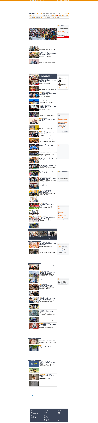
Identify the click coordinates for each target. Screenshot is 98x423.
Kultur (49, 15)
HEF (59, 15)
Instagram (59, 413)
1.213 (43, 0)
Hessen (31, 241)
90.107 (30, 0)
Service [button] (51, 13)
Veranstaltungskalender (47, 419)
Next (66, 87)
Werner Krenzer (63, 84)
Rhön (68, 15)
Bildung (45, 15)
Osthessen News (33, 416)
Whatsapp (59, 412)
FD (56, 15)
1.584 (40, 0)
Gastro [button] (57, 13)
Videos (31, 229)
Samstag (59, 246)
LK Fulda (43, 17)
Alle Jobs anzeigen (65, 131)
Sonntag (63, 246)
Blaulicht (34, 15)
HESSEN (53, 15)
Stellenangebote (46, 417)
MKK (62, 15)
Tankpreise (53, 17)
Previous (60, 87)
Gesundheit (42, 15)
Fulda (58, 417)
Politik (39, 15)
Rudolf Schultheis (64, 77)
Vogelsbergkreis (33, 338)
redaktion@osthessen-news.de (62, 283)
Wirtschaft (37, 15)
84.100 (33, 0)
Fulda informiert (48, 17)
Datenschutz (67, 0)
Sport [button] (44, 13)
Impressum (64, 0)
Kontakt (58, 0)
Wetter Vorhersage (46, 420)
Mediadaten (61, 0)
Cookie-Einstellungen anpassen (34, 413)
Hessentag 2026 (58, 17)
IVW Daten (45, 412)
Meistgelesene (63, 25)
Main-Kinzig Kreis (33, 360)
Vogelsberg (59, 419)
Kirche (47, 15)
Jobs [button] (59, 13)
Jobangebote (61, 113)
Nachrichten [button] (40, 13)
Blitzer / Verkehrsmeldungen (47, 416)
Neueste (59, 25)
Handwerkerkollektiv (38, 17)
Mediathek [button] (47, 13)
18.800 (37, 0)
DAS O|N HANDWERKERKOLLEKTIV (63, 171)
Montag (66, 246)
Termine (54, 13)
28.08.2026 (31, 395)
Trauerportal (32, 17)
